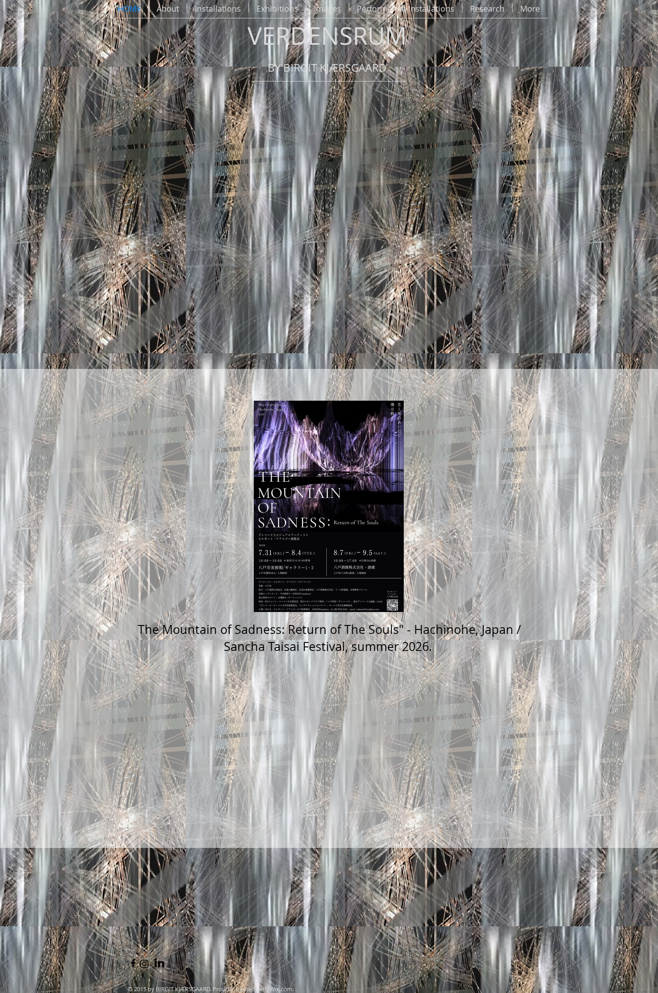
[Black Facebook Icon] (133, 963)
